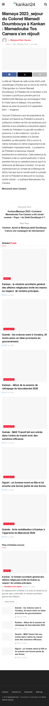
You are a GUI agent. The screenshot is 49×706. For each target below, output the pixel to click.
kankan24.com (13, 697)
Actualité (9, 329)
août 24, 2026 (8, 295)
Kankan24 (28, 692)
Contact (5, 692)
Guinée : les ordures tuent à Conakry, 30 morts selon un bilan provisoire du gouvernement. (24, 338)
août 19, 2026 (8, 443)
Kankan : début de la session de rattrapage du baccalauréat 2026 (20, 386)
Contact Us (16, 692)
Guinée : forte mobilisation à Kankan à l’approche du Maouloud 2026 (23, 531)
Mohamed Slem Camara (20, 40)
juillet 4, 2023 (11, 44)
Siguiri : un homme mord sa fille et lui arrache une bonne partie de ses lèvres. (24, 484)
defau (7, 278)
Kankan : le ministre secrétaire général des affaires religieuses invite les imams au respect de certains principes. (24, 287)
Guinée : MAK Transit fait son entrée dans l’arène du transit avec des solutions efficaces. (22, 435)
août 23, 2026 (8, 345)
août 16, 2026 (8, 490)
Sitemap (39, 692)
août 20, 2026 (8, 392)
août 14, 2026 (8, 537)
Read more (9, 601)
